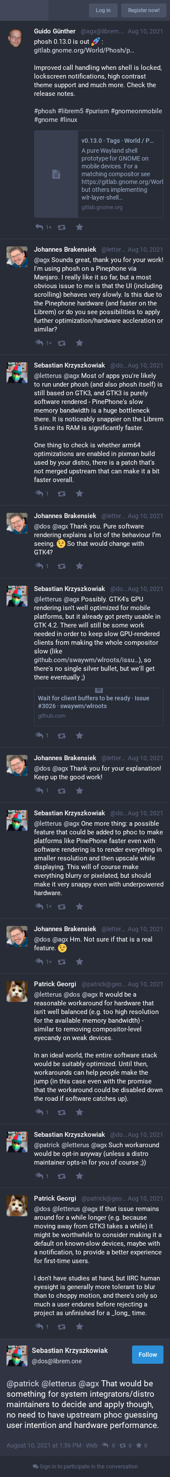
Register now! (144, 10)
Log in (103, 10)
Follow (148, 1354)
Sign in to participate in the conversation (88, 1466)
